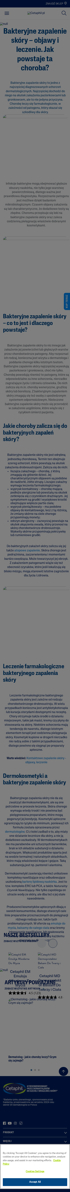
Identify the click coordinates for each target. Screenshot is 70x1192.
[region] (35, 1166)
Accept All (35, 1182)
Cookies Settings (35, 1171)
